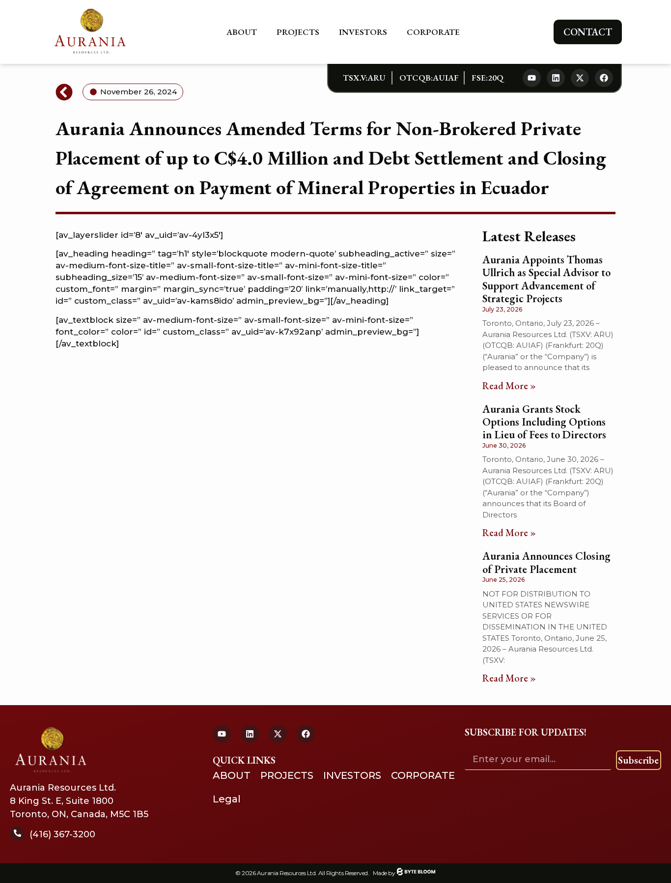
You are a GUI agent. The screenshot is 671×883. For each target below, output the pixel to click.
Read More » (509, 385)
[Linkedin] (556, 78)
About (241, 32)
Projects (298, 32)
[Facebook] (604, 78)
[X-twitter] (580, 78)
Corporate (433, 32)
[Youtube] (532, 78)
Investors (363, 32)
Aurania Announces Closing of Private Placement (546, 562)
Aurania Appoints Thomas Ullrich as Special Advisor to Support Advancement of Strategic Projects (546, 279)
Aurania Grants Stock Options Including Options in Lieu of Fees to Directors (544, 422)
